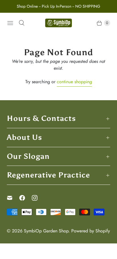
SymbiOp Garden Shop (46, 231)
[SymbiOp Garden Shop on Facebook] (25, 198)
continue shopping (74, 81)
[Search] (21, 23)
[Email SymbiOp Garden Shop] (13, 198)
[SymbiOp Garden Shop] (58, 23)
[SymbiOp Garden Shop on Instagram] (38, 198)
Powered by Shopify (90, 231)
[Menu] (10, 23)
